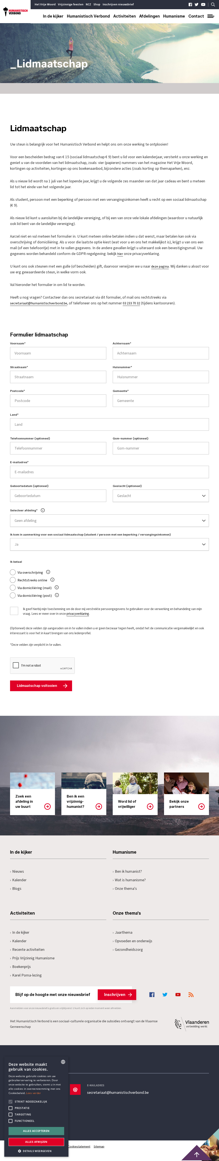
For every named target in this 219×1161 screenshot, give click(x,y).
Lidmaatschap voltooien (37, 686)
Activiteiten (124, 16)
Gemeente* (121, 391)
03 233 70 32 (131, 303)
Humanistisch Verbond (88, 16)
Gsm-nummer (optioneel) (130, 438)
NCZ (88, 4)
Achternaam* (122, 343)
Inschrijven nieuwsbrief (118, 4)
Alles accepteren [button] (36, 1131)
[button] (36, 1150)
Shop (96, 4)
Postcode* (17, 391)
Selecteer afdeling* (24, 510)
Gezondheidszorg (129, 949)
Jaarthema (123, 932)
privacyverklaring (78, 614)
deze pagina (160, 266)
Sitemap (99, 1147)
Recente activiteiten (28, 949)
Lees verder (33, 1093)
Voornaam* (18, 343)
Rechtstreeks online (32, 580)
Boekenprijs (21, 966)
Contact (196, 16)
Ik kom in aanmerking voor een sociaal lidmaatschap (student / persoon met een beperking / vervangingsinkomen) (90, 534)
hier (120, 254)
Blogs (16, 888)
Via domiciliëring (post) (35, 595)
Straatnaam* (19, 367)
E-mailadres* (19, 462)
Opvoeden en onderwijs (133, 941)
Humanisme (174, 16)
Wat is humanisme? (130, 880)
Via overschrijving (30, 572)
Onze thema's (126, 888)
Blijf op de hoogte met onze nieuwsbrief (70, 994)
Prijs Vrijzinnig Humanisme (33, 958)
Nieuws (18, 871)
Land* (14, 414)
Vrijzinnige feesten (70, 4)
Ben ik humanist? (128, 871)
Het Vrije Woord (45, 4)
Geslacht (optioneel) (127, 486)
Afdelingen (149, 16)
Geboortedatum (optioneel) (29, 486)
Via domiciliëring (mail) (35, 588)
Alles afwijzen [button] (36, 1142)
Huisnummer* (122, 367)
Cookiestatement (79, 1147)
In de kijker (53, 16)
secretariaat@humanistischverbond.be (38, 303)
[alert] (36, 1107)
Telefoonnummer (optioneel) (30, 438)
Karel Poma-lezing (27, 975)
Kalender (19, 880)
